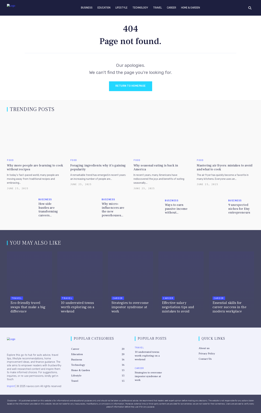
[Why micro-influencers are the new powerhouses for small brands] (84, 208)
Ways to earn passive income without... (176, 209)
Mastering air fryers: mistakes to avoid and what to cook (224, 167)
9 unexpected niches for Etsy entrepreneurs (239, 209)
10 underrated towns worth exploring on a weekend (147, 355)
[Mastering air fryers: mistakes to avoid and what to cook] (225, 136)
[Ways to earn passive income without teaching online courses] (148, 208)
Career (118, 298)
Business (45, 199)
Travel (17, 298)
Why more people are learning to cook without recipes (35, 167)
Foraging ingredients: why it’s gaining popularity (98, 167)
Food (10, 160)
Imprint (11, 386)
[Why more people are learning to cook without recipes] (35, 136)
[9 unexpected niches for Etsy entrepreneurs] (211, 208)
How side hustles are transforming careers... (48, 209)
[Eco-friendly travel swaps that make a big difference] (29, 285)
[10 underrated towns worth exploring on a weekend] (79, 285)
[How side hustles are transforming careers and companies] (21, 208)
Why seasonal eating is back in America (156, 167)
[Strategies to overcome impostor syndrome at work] (130, 285)
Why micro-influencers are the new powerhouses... (113, 209)
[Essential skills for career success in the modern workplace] (231, 285)
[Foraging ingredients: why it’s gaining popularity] (98, 136)
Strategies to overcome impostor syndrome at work (148, 376)
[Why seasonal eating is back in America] (162, 136)
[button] (250, 8)
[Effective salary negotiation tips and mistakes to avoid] (180, 285)
